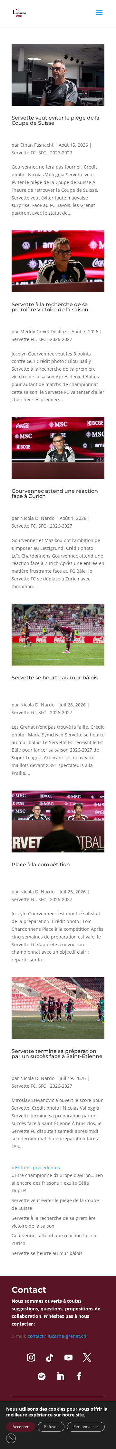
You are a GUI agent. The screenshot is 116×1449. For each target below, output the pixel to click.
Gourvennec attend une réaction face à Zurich (55, 493)
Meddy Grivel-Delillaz (43, 331)
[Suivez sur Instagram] (31, 1358)
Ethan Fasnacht (36, 145)
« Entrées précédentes (36, 1167)
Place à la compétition (41, 864)
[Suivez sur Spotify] (42, 1376)
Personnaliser (85, 1426)
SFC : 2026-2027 (55, 153)
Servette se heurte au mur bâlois (55, 678)
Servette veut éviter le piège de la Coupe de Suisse (56, 120)
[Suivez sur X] (87, 1358)
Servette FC (24, 153)
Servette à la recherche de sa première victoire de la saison (50, 307)
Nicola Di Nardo (37, 518)
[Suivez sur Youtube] (68, 1358)
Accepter (21, 1426)
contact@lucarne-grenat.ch (57, 1336)
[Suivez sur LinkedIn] (60, 1376)
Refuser (51, 1426)
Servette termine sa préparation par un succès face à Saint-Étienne (57, 1053)
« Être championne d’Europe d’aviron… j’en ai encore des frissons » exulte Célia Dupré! (57, 1183)
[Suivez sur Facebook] (79, 1376)
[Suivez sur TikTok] (50, 1358)
